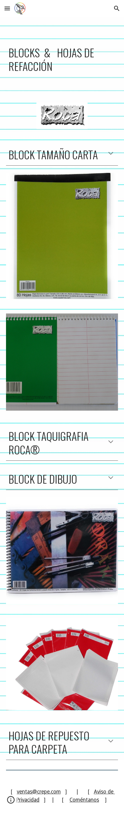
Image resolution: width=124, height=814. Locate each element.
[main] (62, 56)
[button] (7, 8)
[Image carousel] (62, 362)
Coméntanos (84, 800)
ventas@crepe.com (39, 792)
